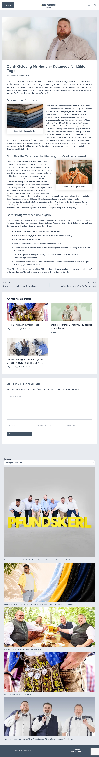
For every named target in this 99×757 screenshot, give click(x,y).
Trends (27, 329)
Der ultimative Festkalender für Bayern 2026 (23, 649)
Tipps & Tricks (20, 367)
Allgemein (10, 329)
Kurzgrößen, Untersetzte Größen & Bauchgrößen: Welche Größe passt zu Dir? (37, 560)
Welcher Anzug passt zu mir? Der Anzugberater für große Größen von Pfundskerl (38, 739)
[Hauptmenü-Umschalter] (89, 5)
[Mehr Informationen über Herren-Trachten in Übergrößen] (27, 312)
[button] (8, 5)
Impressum (75, 749)
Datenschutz (76, 752)
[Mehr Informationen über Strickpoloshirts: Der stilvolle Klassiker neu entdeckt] (71, 312)
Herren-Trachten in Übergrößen (23, 324)
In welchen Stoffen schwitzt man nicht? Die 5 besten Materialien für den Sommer (39, 605)
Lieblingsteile (20, 329)
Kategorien (8, 459)
